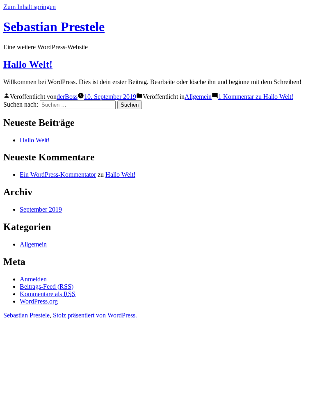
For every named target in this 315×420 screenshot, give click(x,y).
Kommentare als (47, 293)
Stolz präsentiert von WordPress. (95, 315)
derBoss (67, 96)
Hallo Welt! (27, 64)
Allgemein (198, 96)
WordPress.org (39, 301)
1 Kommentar (255, 96)
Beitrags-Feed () (46, 286)
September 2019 (41, 209)
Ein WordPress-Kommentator (58, 174)
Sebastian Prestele (54, 26)
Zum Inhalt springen (29, 6)
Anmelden (33, 279)
